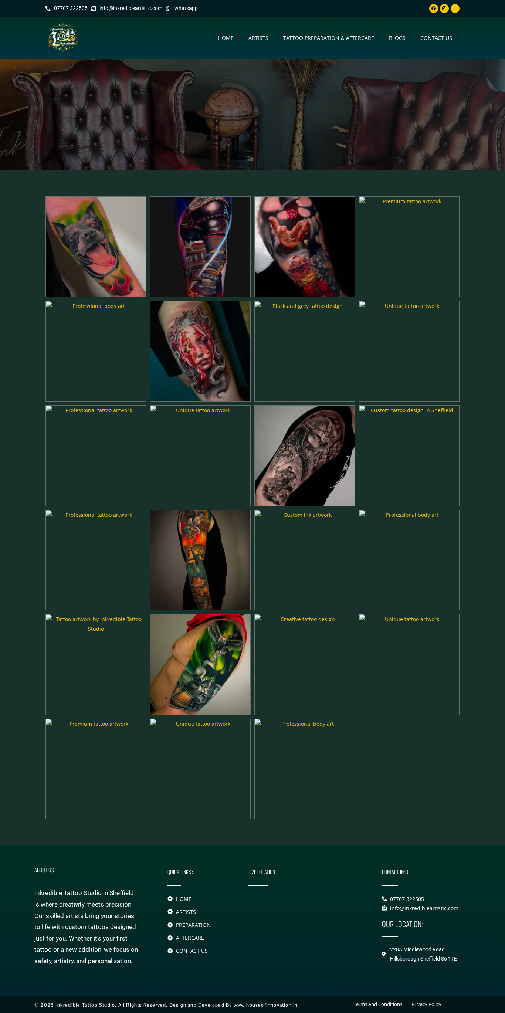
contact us (436, 37)
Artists (258, 37)
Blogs (397, 37)
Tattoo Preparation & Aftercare (328, 37)
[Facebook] (433, 8)
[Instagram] (444, 8)
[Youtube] (455, 8)
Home (226, 37)
